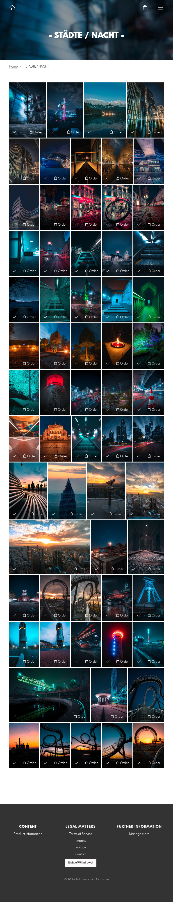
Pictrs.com (102, 879)
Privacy (80, 847)
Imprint (81, 840)
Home (13, 66)
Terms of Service (80, 834)
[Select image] (14, 132)
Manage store (139, 834)
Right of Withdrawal (80, 862)
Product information (28, 834)
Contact (80, 854)
